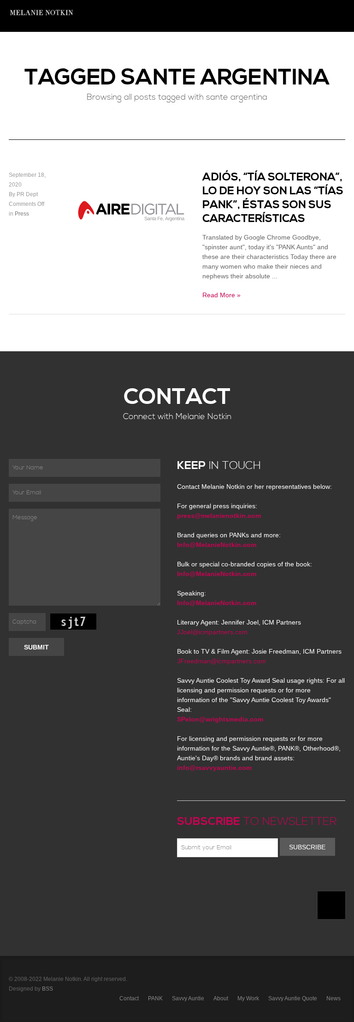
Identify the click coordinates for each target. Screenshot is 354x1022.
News (106, 48)
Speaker (242, 48)
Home (81, 48)
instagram (262, 878)
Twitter (209, 878)
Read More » (221, 295)
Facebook (195, 878)
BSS (47, 989)
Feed (276, 878)
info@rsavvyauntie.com (214, 767)
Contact (328, 48)
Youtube (236, 878)
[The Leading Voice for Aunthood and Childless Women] (41, 16)
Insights (135, 48)
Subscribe (307, 847)
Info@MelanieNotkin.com (216, 544)
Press (299, 48)
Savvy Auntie (188, 998)
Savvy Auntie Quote (292, 998)
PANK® (212, 48)
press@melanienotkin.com (219, 515)
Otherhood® (175, 48)
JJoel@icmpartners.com (212, 632)
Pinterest (222, 878)
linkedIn (249, 878)
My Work (248, 998)
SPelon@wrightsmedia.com (220, 719)
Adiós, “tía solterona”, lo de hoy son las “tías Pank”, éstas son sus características (272, 198)
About (272, 48)
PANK (155, 998)
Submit (36, 647)
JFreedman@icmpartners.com (221, 661)
